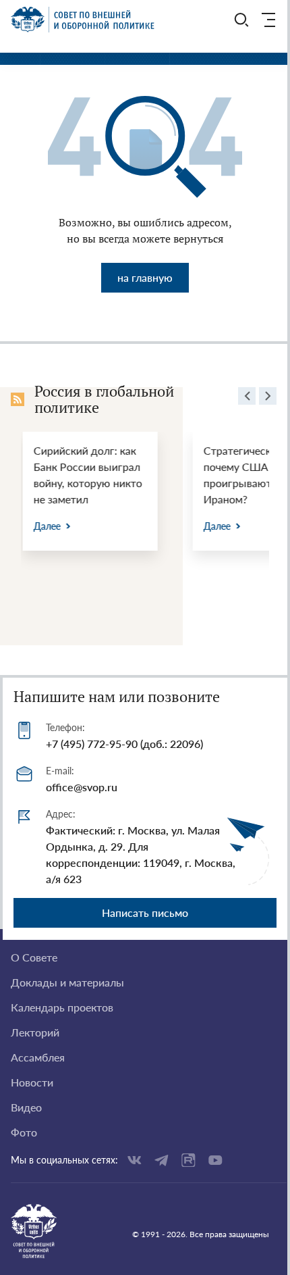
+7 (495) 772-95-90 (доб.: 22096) (124, 743)
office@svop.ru (81, 786)
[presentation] (247, 398)
